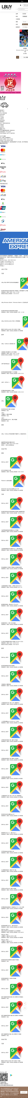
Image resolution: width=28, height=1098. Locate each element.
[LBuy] (7, 7)
